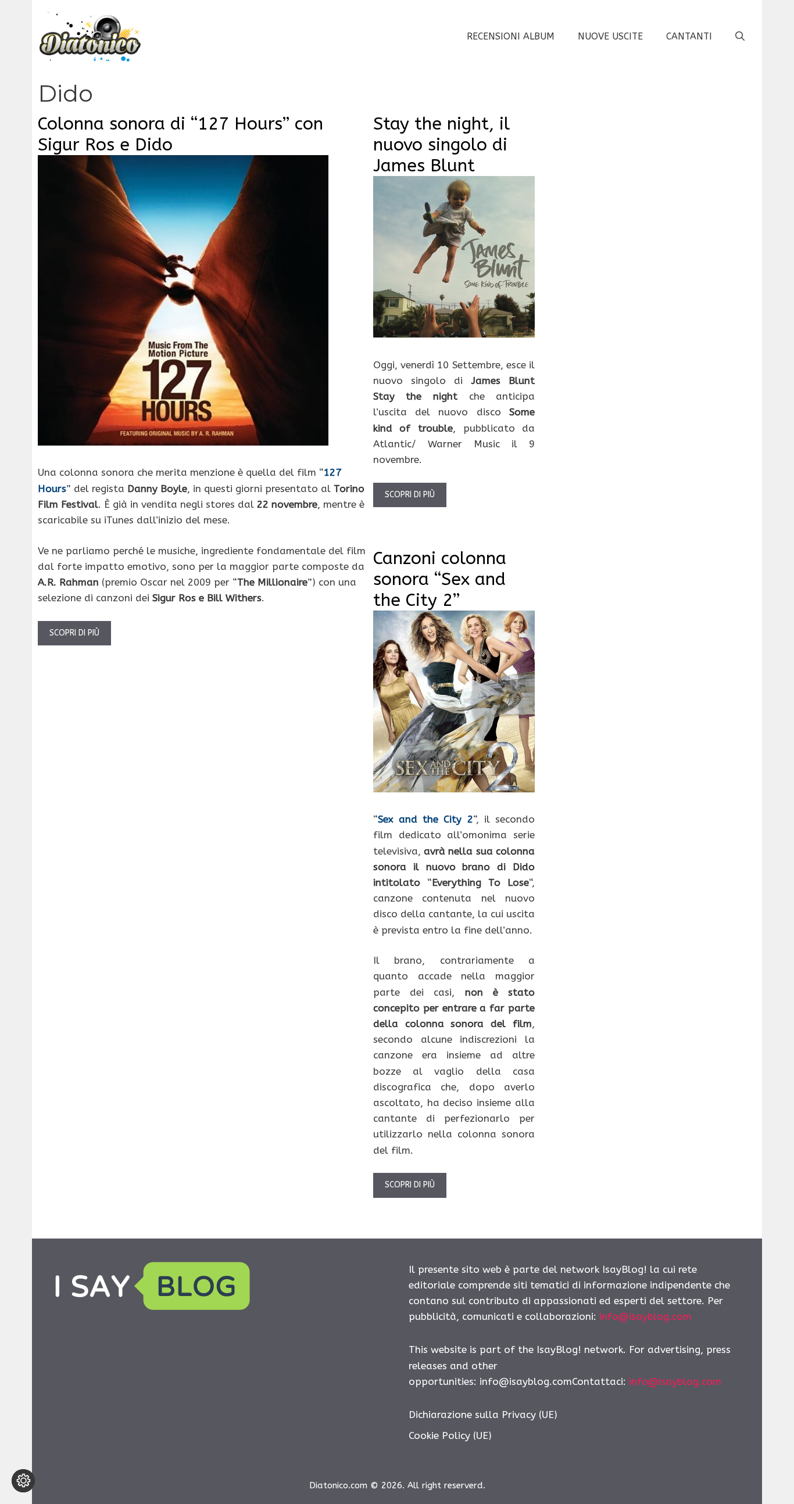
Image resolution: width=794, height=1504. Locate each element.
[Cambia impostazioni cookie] (23, 1480)
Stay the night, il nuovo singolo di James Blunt (441, 144)
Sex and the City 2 (425, 819)
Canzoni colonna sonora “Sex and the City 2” (439, 579)
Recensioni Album (511, 36)
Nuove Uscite (610, 36)
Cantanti (689, 36)
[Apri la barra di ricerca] (740, 36)
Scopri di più (74, 633)
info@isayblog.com (645, 1316)
